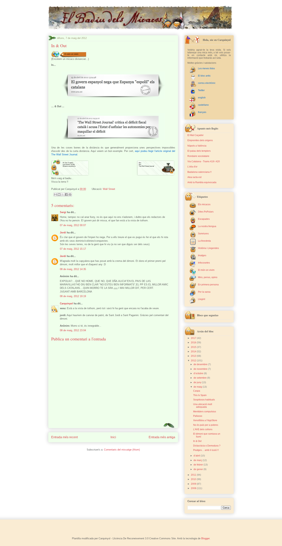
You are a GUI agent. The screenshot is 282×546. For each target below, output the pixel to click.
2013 (194, 356)
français (202, 112)
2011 (194, 475)
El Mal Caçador (195, 135)
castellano (203, 105)
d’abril (197, 455)
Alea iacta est (194, 177)
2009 (194, 484)
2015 (194, 347)
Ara (140, 163)
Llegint (201, 299)
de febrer (199, 464)
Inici (113, 437)
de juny (198, 382)
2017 (194, 338)
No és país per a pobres (205, 425)
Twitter (201, 90)
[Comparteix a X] (63, 194)
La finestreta (204, 241)
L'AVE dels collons (202, 429)
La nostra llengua (207, 226)
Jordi (63, 232)
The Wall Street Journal (146, 166)
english (202, 97)
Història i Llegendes (208, 248)
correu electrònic (206, 83)
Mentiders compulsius (204, 411)
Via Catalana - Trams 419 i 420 (203, 161)
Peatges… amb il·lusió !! (206, 450)
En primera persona (208, 284)
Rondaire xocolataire (198, 156)
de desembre (201, 364)
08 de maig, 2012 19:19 (73, 296)
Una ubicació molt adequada (202, 405)
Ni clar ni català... (68, 163)
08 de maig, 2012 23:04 (73, 330)
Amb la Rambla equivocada (201, 182)
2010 (194, 479)
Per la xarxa (204, 292)
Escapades (204, 219)
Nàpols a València (196, 145)
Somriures (203, 233)
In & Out (197, 441)
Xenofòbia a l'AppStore (205, 420)
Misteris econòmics (69, 166)
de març (198, 460)
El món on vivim (71, 54)
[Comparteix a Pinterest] (70, 194)
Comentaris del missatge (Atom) (122, 449)
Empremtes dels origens (200, 140)
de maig (198, 386)
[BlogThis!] (59, 194)
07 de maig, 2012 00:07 (73, 225)
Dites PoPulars (206, 211)
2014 (194, 351)
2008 (194, 488)
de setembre (200, 377)
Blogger (205, 538)
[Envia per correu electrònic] (55, 194)
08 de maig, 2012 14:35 (73, 269)
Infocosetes (204, 262)
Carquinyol (66, 303)
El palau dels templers (199, 151)
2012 (194, 360)
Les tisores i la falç (69, 164)
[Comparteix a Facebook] (66, 194)
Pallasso (197, 416)
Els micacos (204, 204)
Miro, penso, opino (207, 277)
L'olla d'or (192, 166)
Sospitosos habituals (204, 399)
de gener (199, 469)
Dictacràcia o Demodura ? (206, 445)
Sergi (63, 212)
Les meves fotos (206, 68)
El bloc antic (204, 75)
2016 (194, 342)
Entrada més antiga (162, 437)
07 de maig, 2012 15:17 (73, 248)
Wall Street (109, 189)
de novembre (201, 369)
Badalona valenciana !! (199, 172)
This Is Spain (200, 395)
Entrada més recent (64, 437)
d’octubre (199, 373)
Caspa (196, 391)
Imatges (202, 255)
